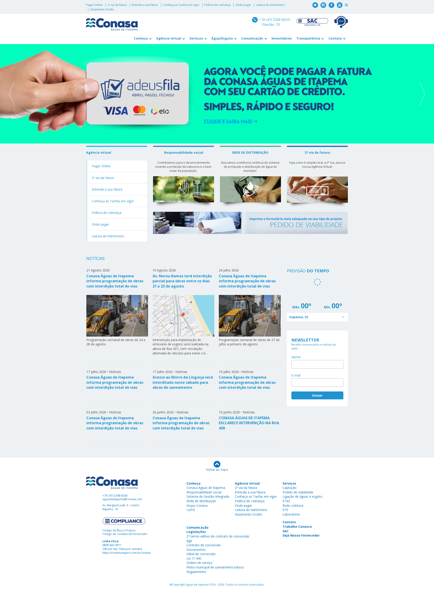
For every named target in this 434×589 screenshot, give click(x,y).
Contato (335, 38)
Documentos (196, 549)
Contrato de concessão (203, 545)
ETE (285, 510)
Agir (189, 541)
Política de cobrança (217, 5)
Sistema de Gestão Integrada (207, 496)
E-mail (295, 375)
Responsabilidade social (203, 492)
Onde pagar (243, 5)
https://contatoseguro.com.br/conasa (126, 553)
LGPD (190, 510)
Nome (296, 357)
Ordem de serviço (199, 563)
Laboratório (291, 514)
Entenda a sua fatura (145, 5)
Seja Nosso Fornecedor (301, 535)
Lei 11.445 (193, 558)
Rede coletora (293, 505)
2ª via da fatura (117, 5)
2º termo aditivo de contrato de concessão (217, 536)
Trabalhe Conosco (297, 526)
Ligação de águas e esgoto (302, 496)
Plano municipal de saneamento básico (215, 567)
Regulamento (196, 572)
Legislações (196, 532)
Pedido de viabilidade (298, 492)
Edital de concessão (201, 554)
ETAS (286, 501)
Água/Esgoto (222, 38)
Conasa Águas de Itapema (205, 487)
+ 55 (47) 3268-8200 (274, 20)
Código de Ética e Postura (118, 530)
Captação (290, 487)
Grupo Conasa (197, 505)
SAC (286, 531)
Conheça (141, 38)
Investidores (281, 38)
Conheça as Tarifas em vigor (181, 5)
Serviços (196, 38)
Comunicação (252, 38)
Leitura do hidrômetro (270, 5)
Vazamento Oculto (102, 9)
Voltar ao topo (217, 470)
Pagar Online (94, 5)
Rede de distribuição (201, 501)
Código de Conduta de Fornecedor (125, 534)
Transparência (308, 38)
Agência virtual (168, 38)
